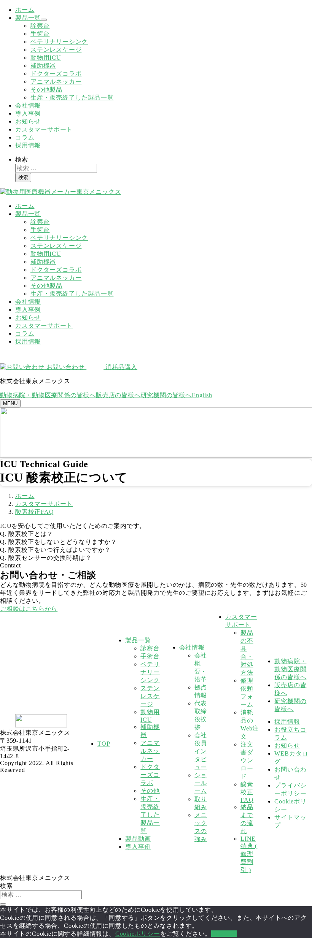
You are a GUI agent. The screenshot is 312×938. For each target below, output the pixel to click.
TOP (103, 743)
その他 (149, 790)
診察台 (39, 25)
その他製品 (46, 89)
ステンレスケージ (55, 49)
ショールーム (200, 783)
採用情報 (28, 145)
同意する (224, 933)
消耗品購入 (120, 367)
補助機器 (43, 65)
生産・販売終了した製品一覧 (71, 97)
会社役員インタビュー (200, 751)
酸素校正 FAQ (246, 792)
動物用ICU (45, 57)
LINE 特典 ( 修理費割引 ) (248, 854)
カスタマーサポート (44, 129)
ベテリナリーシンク (59, 41)
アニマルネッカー (55, 81)
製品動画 (138, 838)
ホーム (24, 9)
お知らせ (28, 121)
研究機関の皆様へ (166, 395)
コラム (24, 137)
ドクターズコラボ (55, 73)
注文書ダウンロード (246, 760)
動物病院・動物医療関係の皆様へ (48, 395)
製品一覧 (28, 17)
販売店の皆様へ (118, 395)
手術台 (39, 33)
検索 (21, 159)
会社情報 (28, 105)
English (202, 395)
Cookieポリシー (137, 933)
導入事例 (28, 113)
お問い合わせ (65, 367)
